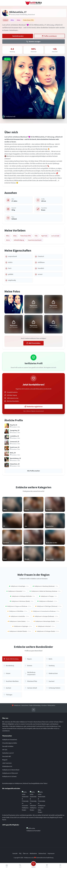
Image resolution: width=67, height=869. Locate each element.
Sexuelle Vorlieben (7, 746)
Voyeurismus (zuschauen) (35, 240)
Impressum (51, 853)
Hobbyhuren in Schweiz (9, 776)
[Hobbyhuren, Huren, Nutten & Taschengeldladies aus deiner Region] (33, 3)
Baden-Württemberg (21, 14)
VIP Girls (4, 750)
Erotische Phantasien (8, 815)
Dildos (15, 236)
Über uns (25, 853)
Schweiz (56, 722)
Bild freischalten (34, 343)
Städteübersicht (7, 766)
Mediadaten (33, 853)
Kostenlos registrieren (35, 406)
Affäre (7, 236)
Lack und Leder (55, 236)
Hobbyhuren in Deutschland (10, 770)
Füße (36, 236)
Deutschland (31, 14)
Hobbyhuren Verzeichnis (9, 740)
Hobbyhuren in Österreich (10, 773)
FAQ (20, 853)
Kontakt (15, 853)
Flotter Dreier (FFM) (25, 236)
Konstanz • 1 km (15, 427)
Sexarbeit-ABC (6, 756)
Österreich (45, 722)
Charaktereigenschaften (9, 743)
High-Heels (44, 236)
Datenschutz (42, 853)
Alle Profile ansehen (33, 471)
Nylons (8, 240)
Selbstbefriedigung (19, 240)
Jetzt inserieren (7, 763)
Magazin (4, 760)
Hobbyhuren (17, 705)
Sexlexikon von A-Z (8, 753)
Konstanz (13, 14)
